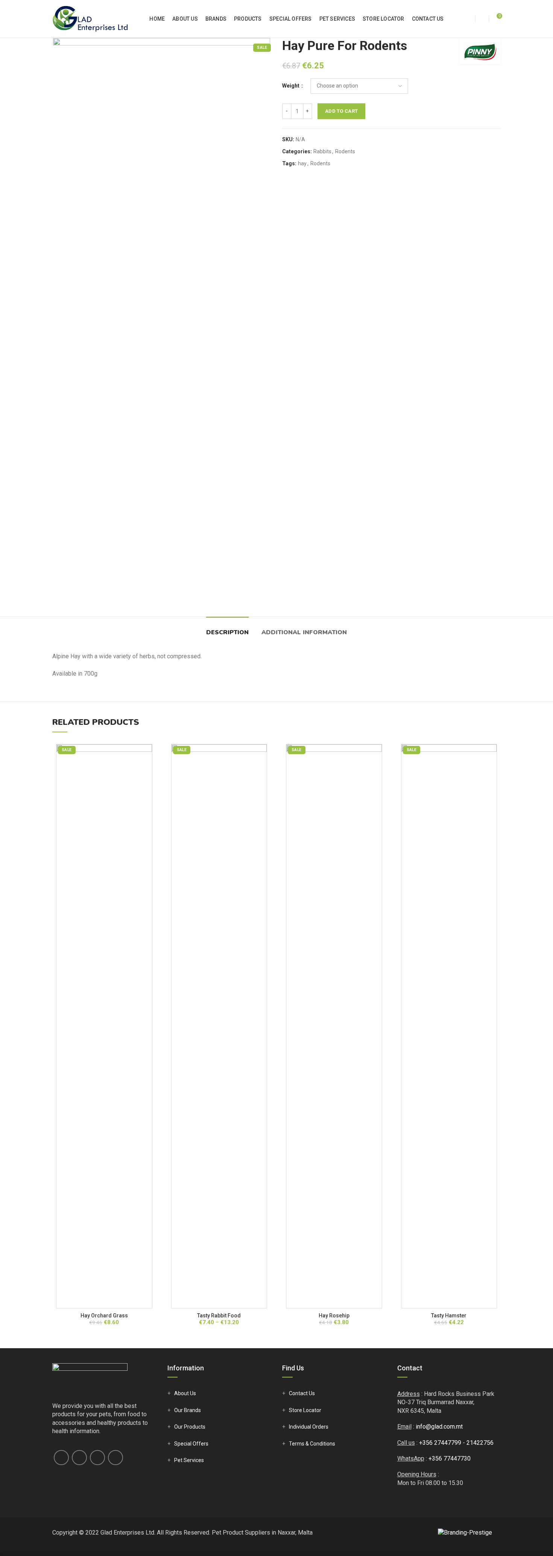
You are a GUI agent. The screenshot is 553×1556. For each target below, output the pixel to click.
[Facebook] (61, 1457)
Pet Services (189, 1460)
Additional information (304, 632)
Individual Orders (308, 1427)
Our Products (189, 1427)
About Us (185, 1393)
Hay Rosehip (334, 1316)
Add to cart (341, 111)
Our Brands (187, 1410)
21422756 (480, 1442)
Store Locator (305, 1410)
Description (227, 632)
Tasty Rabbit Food (219, 1316)
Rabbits (322, 151)
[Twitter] (79, 1457)
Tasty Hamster (448, 1316)
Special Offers (191, 1444)
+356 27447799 (440, 1442)
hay (302, 163)
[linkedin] (97, 1457)
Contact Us (302, 1393)
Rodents (345, 151)
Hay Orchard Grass (104, 1316)
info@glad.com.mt (439, 1426)
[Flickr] (115, 1457)
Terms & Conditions (312, 1444)
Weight (291, 86)
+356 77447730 (449, 1458)
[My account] (468, 18)
